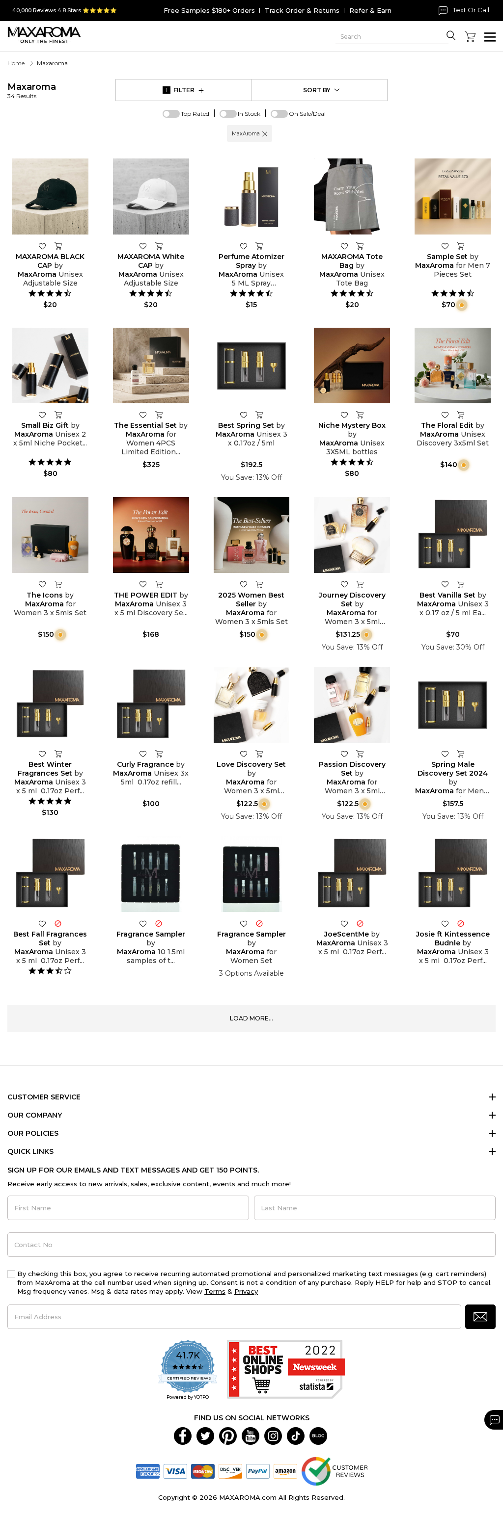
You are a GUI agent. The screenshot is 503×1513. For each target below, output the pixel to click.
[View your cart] (470, 36)
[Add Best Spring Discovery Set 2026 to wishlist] (244, 414)
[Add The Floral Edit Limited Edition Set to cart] (461, 414)
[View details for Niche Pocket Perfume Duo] (50, 366)
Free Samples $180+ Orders (209, 10)
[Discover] (230, 1470)
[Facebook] (183, 1435)
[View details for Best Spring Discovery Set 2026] (252, 366)
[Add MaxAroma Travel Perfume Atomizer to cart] (259, 245)
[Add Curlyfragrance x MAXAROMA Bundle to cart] (159, 754)
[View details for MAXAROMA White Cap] (151, 196)
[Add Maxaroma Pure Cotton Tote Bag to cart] (360, 245)
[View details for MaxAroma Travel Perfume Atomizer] (252, 196)
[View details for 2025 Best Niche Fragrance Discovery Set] (352, 366)
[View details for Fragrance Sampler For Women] (252, 874)
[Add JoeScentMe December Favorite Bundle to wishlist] (344, 923)
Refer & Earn (370, 10)
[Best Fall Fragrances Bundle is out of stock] (58, 923)
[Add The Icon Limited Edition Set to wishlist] (42, 584)
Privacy (246, 1291)
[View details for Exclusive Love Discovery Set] (252, 705)
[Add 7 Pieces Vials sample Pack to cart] (461, 245)
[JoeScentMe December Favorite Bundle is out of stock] (360, 923)
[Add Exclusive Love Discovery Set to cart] (259, 754)
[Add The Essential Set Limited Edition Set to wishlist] (143, 414)
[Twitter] (205, 1435)
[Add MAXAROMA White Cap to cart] (159, 245)
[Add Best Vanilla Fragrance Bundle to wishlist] (445, 584)
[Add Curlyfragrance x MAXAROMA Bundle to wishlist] (143, 754)
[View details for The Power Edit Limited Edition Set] (151, 535)
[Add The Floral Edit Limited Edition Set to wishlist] (445, 414)
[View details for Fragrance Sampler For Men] (151, 874)
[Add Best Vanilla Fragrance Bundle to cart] (461, 584)
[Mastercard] (203, 1470)
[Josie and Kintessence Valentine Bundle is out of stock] (461, 923)
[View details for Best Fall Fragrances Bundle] (50, 874)
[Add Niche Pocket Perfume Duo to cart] (58, 414)
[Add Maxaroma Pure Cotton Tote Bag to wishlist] (344, 245)
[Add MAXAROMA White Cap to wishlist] (143, 245)
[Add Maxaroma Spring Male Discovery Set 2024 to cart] (461, 754)
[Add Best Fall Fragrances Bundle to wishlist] (42, 923)
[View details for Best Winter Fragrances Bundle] (50, 705)
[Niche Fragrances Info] (460, 304)
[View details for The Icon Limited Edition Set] (50, 535)
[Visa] (175, 1470)
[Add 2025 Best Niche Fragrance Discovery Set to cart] (360, 414)
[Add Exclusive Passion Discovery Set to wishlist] (344, 754)
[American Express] (148, 1470)
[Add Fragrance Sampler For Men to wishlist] (143, 923)
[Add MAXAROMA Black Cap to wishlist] (42, 245)
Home (16, 63)
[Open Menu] (490, 37)
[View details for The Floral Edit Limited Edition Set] (453, 366)
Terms (214, 1291)
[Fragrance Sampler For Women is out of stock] (259, 923)
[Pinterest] (228, 1435)
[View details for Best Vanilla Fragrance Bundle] (453, 535)
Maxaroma (31, 90)
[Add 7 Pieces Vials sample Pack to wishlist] (445, 245)
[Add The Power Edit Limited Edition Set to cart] (159, 584)
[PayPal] (258, 1470)
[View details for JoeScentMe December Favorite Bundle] (352, 874)
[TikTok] (296, 1435)
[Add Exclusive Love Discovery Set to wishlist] (244, 754)
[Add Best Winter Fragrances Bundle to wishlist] (42, 754)
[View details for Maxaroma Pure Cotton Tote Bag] (352, 196)
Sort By (317, 90)
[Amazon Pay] (285, 1470)
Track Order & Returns (302, 10)
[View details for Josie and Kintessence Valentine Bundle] (453, 874)
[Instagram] (273, 1435)
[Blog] (318, 1435)
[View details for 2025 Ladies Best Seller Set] (252, 535)
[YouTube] (250, 1435)
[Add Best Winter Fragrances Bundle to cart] (58, 754)
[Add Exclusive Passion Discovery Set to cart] (360, 754)
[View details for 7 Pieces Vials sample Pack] (453, 196)
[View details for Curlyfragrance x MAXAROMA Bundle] (151, 705)
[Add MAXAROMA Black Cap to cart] (58, 245)
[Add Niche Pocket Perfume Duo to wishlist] (42, 414)
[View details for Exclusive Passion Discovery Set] (352, 705)
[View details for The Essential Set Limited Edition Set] (151, 366)
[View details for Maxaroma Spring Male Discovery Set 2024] (453, 705)
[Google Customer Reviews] (334, 1470)
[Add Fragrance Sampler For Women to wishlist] (244, 923)
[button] (264, 133)
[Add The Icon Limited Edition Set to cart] (58, 584)
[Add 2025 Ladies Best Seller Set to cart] (259, 584)
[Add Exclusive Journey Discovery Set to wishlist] (344, 584)
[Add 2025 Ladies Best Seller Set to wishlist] (244, 584)
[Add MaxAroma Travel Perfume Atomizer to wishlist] (244, 245)
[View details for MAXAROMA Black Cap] (50, 196)
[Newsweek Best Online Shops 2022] (286, 1370)
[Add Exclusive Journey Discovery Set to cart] (360, 584)
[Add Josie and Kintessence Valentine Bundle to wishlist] (445, 923)
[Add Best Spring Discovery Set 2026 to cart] (259, 414)
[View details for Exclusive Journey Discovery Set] (352, 535)
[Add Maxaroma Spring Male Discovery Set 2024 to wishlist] (445, 754)
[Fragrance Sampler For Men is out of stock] (159, 923)
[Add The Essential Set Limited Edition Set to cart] (159, 414)
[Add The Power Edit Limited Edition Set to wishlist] (143, 584)
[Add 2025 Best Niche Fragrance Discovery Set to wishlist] (344, 414)
